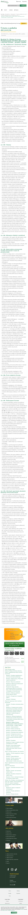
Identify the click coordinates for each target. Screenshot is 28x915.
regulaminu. (22, 909)
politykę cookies (4, 910)
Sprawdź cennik (12, 630)
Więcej (16, 10)
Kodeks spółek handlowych (10, 836)
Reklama (18, 890)
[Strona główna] (2, 10)
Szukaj (23, 5)
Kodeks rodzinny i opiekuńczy (11, 834)
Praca (10, 895)
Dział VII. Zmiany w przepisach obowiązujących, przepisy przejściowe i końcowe (13, 784)
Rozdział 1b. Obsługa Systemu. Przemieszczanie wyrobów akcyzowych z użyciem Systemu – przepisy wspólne (13, 17)
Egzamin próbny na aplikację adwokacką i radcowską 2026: (12, 658)
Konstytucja (8, 840)
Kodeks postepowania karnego (11, 817)
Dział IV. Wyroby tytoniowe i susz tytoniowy (14, 751)
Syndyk (7, 861)
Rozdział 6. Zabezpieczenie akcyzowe (13, 734)
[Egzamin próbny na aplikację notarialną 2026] (14, 645)
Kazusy (12, 636)
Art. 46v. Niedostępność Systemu (10, 400)
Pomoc (10, 890)
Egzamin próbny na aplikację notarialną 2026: (13, 649)
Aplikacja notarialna (9, 857)
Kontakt (9, 893)
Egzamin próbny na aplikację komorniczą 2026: (10, 661)
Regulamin (18, 893)
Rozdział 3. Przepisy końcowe (12, 794)
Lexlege (7, 901)
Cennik (11, 10)
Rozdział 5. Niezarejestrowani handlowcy (14, 732)
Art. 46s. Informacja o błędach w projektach (13, 235)
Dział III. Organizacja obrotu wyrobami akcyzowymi (9, 15)
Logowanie (24, 1)
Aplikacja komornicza (9, 855)
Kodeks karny (8, 831)
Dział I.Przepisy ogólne (10, 669)
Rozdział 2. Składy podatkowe (12, 727)
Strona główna (7, 14)
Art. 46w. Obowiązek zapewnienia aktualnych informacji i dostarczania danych (13, 491)
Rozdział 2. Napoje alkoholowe (12, 756)
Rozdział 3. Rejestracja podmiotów (13, 681)
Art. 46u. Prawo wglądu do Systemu (11, 375)
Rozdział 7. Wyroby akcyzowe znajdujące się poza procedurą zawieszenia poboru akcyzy (14, 737)
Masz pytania (12, 884)
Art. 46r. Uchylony (6, 145)
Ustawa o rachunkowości (10, 815)
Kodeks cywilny (9, 811)
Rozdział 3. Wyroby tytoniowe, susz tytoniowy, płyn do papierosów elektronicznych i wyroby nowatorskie (14, 760)
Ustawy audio (14, 635)
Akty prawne (13, 14)
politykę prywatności (11, 910)
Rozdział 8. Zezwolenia (11, 740)
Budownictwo (7, 903)
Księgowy (8, 863)
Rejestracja (18, 1)
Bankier (20, 903)
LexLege (12, 638)
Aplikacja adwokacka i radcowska (11, 853)
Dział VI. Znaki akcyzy (10, 765)
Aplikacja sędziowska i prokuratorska (12, 859)
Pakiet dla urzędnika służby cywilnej (12, 810)
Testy (5, 10)
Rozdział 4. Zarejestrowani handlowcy (14, 730)
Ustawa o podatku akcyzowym (21, 14)
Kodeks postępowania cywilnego (11, 813)
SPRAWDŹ (24, 23)
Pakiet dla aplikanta (9, 808)
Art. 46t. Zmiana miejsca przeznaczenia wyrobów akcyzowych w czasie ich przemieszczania (11, 251)
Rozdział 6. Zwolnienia (11, 699)
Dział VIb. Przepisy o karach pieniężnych (13, 781)
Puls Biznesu (21, 901)
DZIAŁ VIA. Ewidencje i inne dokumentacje (14, 780)
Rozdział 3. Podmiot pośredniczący (13, 728)
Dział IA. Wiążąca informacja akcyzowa (13, 670)
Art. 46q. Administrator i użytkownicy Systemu (13, 44)
